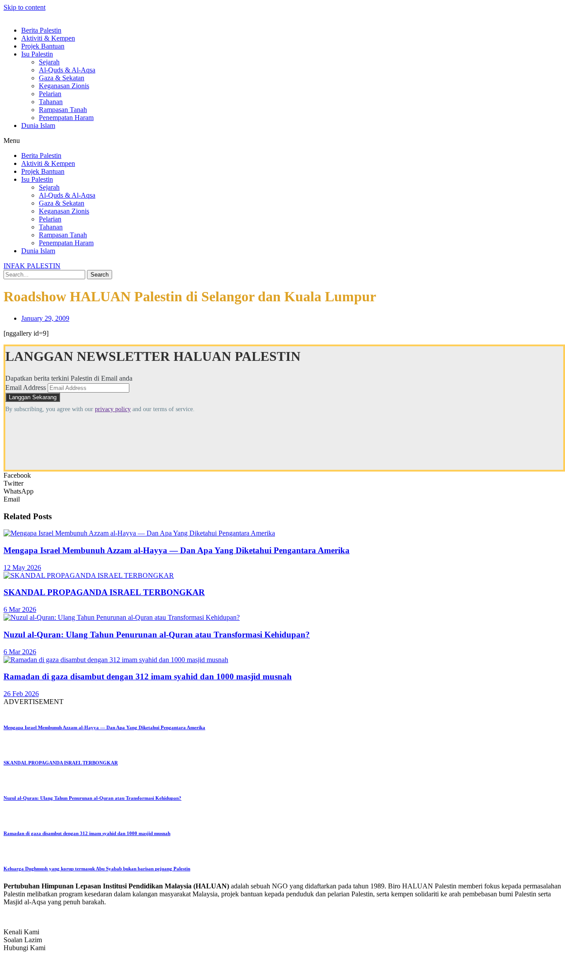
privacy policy (113, 409)
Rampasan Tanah (63, 109)
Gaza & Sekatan (61, 78)
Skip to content (24, 7)
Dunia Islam (38, 125)
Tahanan (51, 101)
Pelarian (50, 93)
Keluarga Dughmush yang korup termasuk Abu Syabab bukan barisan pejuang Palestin (97, 868)
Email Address (25, 387)
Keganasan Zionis (64, 86)
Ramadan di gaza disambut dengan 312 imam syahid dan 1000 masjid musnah (148, 676)
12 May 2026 (22, 567)
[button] (282, 141)
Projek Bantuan (42, 46)
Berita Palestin (41, 30)
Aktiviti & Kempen (48, 38)
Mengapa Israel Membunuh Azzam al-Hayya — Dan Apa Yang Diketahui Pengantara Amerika (177, 550)
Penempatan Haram (66, 117)
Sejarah (49, 62)
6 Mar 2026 (20, 609)
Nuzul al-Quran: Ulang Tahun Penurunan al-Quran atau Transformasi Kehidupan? (157, 634)
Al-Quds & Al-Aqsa (67, 70)
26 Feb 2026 (21, 693)
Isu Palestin (37, 54)
